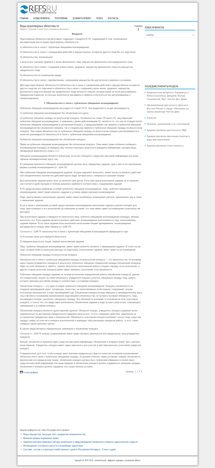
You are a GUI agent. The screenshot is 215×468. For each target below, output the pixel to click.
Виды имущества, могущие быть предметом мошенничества (54, 434)
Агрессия (151, 118)
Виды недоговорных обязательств (56, 29)
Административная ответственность (165, 145)
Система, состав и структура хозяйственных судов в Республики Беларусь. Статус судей (69, 449)
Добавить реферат (82, 18)
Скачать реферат (30, 372)
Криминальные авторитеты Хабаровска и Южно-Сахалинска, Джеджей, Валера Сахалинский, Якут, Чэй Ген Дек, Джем (168, 95)
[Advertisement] (81, 401)
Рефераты (23, 29)
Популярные (61, 18)
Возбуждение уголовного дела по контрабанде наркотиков (53, 445)
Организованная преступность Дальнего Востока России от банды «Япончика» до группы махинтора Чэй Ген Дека (168, 108)
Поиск (99, 18)
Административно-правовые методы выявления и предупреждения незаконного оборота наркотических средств (80, 442)
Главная (24, 18)
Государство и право (35, 29)
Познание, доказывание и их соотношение (168, 124)
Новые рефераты (41, 18)
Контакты (113, 18)
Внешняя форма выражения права (40, 438)
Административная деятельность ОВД (166, 130)
